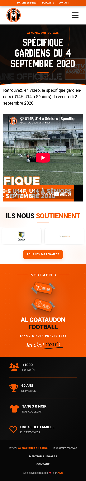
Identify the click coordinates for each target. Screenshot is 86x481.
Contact (63, 3)
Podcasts (48, 3)
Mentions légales (43, 456)
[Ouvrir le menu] (75, 15)
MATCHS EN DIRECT (27, 3)
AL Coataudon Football (34, 447)
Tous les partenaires (43, 254)
